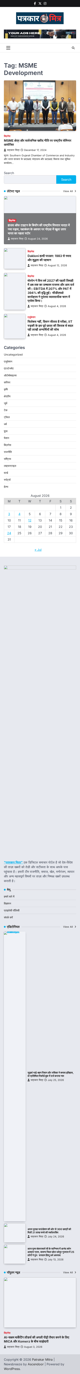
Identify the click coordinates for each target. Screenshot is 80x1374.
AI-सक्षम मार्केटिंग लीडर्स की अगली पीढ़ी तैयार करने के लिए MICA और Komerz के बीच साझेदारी (36, 1339)
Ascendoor (36, 1364)
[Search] (73, 48)
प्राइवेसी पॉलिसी (11, 910)
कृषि (6, 389)
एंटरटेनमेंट (9, 368)
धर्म (5, 424)
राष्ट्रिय (7, 458)
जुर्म (5, 403)
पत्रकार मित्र (13, 150)
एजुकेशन (31, 317)
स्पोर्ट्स (7, 479)
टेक (5, 410)
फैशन (6, 438)
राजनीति (8, 451)
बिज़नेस (7, 136)
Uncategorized (13, 354)
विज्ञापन (7, 903)
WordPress (12, 1369)
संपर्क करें (8, 917)
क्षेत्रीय (7, 396)
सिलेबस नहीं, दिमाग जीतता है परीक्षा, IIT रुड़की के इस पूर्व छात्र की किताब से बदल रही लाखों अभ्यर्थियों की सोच (50, 326)
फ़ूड (6, 431)
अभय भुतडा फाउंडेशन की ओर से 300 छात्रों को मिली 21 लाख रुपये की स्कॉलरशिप (49, 1231)
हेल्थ (6, 486)
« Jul (38, 550)
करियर (7, 382)
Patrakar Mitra (42, 1359)
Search (9, 173)
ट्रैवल (7, 417)
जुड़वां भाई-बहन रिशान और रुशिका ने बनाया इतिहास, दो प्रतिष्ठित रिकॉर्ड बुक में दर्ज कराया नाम (51, 1074)
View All (68, 191)
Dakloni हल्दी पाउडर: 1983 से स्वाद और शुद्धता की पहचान (49, 258)
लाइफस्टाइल (10, 465)
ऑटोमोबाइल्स (10, 375)
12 (29, 520)
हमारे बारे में (9, 896)
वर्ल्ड (6, 472)
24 (9, 533)
